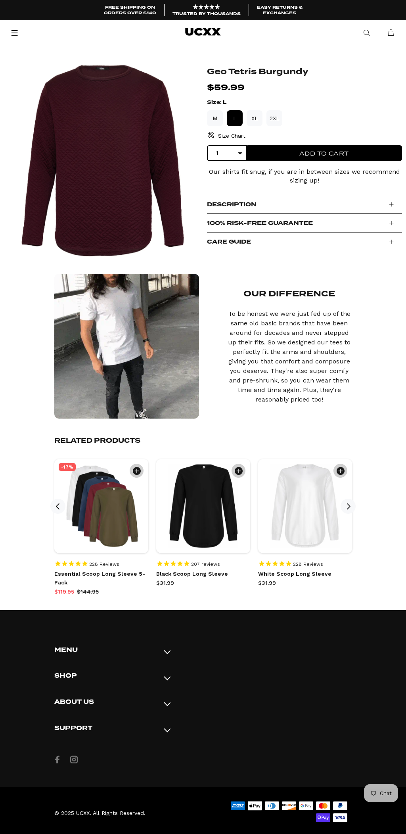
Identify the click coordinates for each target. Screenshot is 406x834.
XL (254, 118)
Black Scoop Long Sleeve (192, 574)
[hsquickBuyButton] (137, 471)
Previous (57, 506)
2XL (275, 118)
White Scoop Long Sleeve (294, 574)
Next (348, 506)
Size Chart (231, 136)
